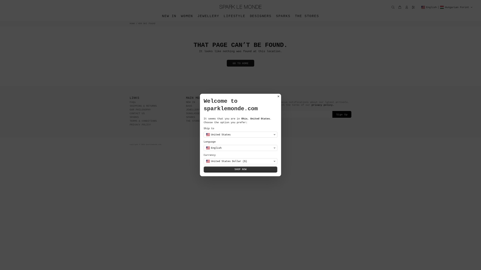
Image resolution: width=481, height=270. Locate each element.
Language (210, 141)
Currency (210, 155)
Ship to (209, 128)
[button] (240, 135)
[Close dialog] (278, 96)
